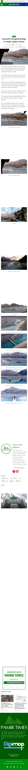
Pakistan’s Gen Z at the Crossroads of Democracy (13, 1)
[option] (14, 500)
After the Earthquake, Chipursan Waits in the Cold (14, 502)
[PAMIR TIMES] (14, 4)
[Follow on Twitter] (12, 44)
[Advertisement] (14, 21)
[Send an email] (13, 44)
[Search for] (26, 4)
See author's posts (19, 467)
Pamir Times (9, 44)
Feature (14, 36)
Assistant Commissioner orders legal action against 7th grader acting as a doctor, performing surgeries (21, 706)
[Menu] (1, 4)
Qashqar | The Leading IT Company (17, 763)
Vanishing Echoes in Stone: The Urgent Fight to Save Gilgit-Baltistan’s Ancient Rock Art (7, 706)
